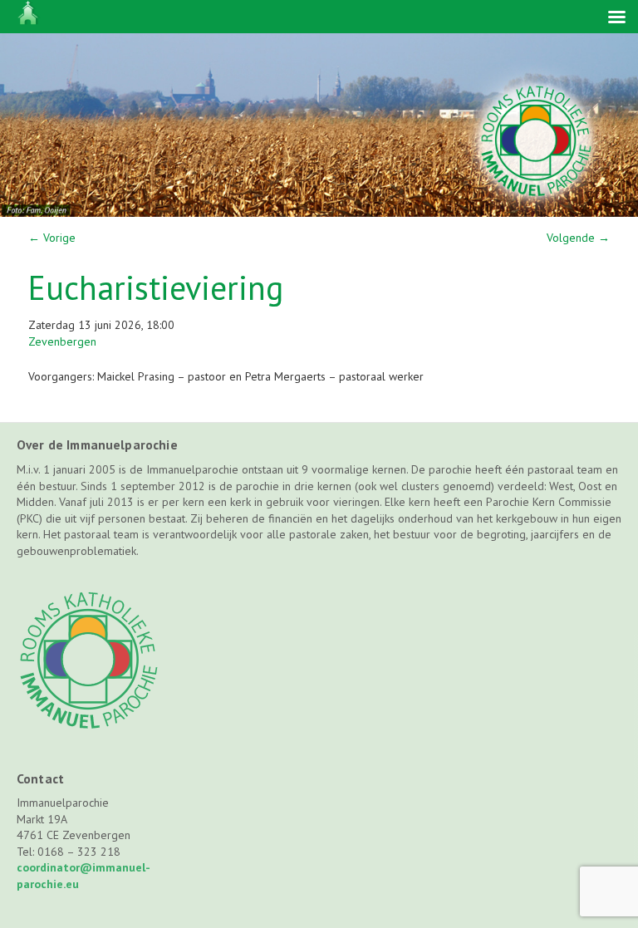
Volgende (578, 237)
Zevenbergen (62, 341)
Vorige (52, 237)
